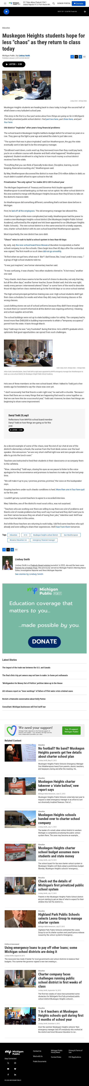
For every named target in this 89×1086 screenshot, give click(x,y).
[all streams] (85, 11)
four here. (8, 122)
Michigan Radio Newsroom (46, 794)
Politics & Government (12, 944)
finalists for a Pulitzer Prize (26, 568)
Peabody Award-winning (40, 565)
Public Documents (39, 1061)
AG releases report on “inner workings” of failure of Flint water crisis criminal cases (37, 691)
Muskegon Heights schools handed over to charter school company (59, 819)
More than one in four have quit (70, 489)
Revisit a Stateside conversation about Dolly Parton (24, 699)
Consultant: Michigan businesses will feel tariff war (24, 707)
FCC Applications (75, 1057)
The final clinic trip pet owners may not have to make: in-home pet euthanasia (35, 675)
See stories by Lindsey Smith (29, 574)
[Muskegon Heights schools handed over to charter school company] (20, 819)
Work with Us (38, 1056)
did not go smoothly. (52, 251)
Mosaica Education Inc (18, 540)
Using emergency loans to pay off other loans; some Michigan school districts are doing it (41, 950)
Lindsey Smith (24, 55)
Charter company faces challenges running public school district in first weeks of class (60, 980)
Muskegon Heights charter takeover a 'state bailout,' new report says (58, 786)
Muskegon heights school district (45, 535)
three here (68, 119)
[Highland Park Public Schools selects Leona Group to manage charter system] (20, 919)
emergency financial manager (44, 540)
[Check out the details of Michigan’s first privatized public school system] (20, 885)
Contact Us (37, 1051)
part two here (52, 119)
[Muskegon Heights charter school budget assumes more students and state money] (20, 852)
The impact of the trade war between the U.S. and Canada (26, 667)
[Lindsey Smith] (7, 563)
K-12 (25, 535)
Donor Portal (64, 3)
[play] (6, 11)
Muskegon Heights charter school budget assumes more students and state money (58, 852)
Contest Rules (56, 1057)
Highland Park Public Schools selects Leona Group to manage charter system (60, 918)
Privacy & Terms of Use (76, 1051)
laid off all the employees (23, 211)
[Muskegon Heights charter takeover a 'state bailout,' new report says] (20, 786)
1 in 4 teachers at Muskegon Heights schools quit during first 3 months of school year (60, 1015)
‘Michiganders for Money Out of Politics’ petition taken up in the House (32, 683)
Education (6, 28)
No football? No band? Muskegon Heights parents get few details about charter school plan (61, 752)
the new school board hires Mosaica (32, 245)
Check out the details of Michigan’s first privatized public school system (61, 885)
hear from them (63, 527)
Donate (79, 3)
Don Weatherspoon (71, 535)
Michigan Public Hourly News (56, 1051)
